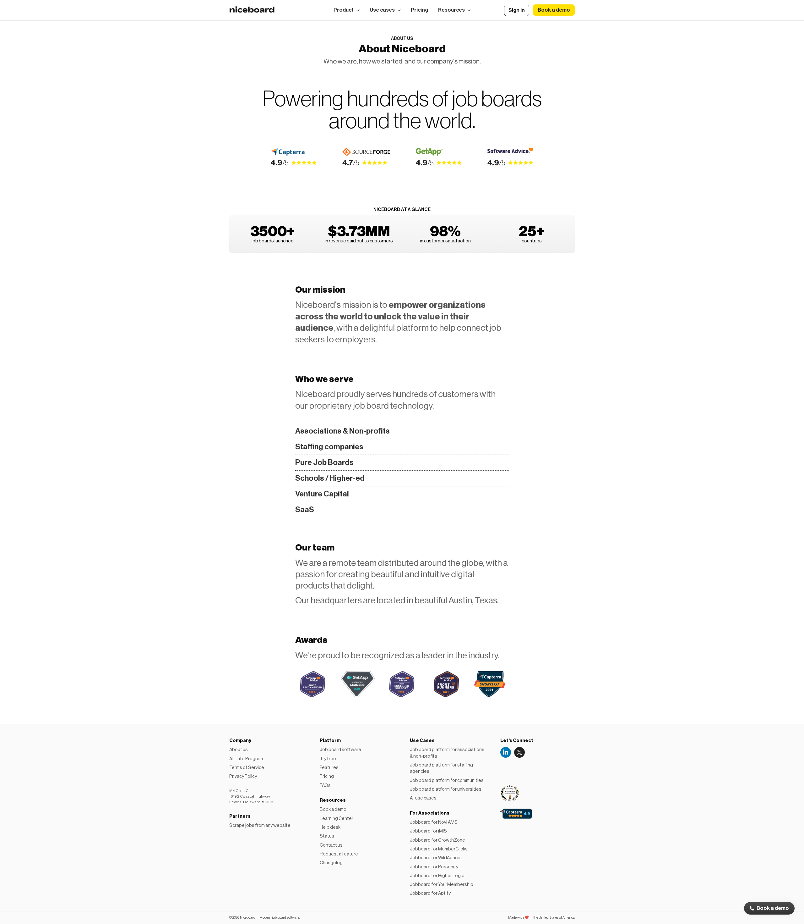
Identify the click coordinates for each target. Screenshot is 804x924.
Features (329, 767)
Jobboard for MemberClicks (439, 849)
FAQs (325, 785)
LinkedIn (505, 752)
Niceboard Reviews (511, 767)
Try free (328, 758)
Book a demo (773, 908)
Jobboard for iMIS (428, 831)
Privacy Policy (243, 776)
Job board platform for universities (445, 789)
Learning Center (336, 818)
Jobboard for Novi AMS (434, 822)
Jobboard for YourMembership (441, 884)
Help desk (330, 827)
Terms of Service (246, 767)
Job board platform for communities (447, 780)
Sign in (516, 10)
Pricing (419, 10)
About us (238, 749)
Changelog (331, 862)
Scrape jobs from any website (260, 825)
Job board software (340, 749)
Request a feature (339, 854)
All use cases (423, 798)
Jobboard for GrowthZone (437, 840)
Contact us (331, 845)
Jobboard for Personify (434, 867)
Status (327, 836)
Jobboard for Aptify (430, 893)
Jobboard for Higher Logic (437, 875)
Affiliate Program (246, 758)
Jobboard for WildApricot (436, 857)
